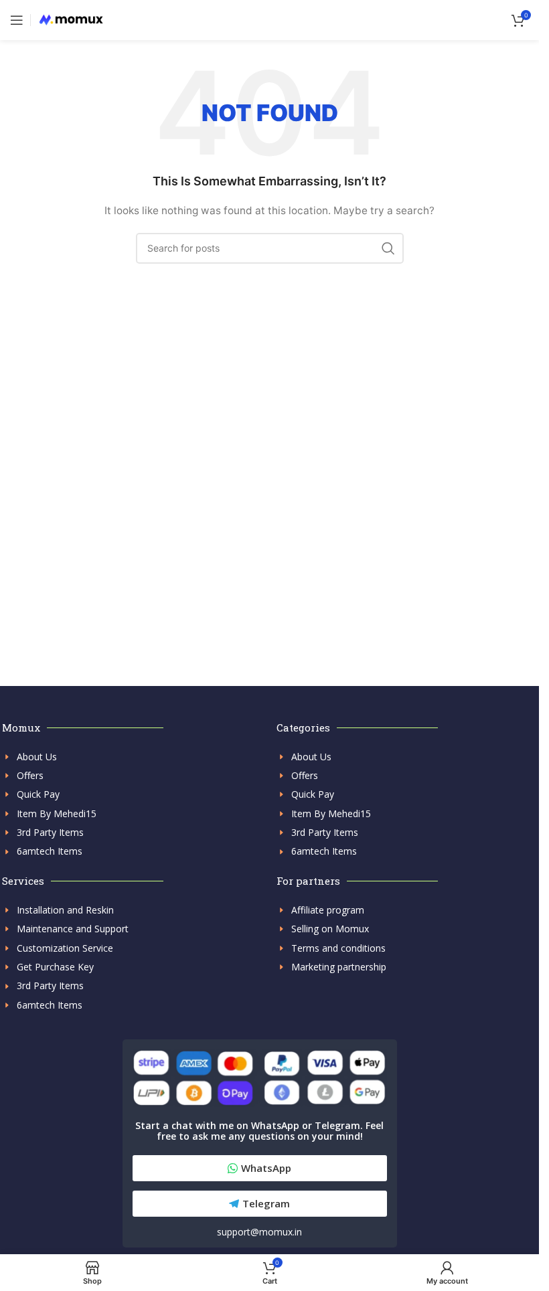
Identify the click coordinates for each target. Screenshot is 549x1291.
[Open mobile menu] (16, 20)
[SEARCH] (388, 248)
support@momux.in (259, 1231)
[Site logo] (70, 19)
